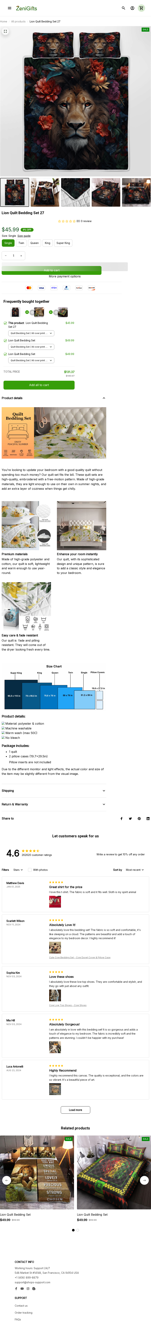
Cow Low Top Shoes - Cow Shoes (68, 1005)
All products (18, 21)
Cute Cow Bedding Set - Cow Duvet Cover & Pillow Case (79, 957)
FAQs (18, 1319)
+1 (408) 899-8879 (26, 1277)
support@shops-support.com (32, 1282)
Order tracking (23, 1312)
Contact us (21, 1305)
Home (3, 21)
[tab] (73, 1230)
